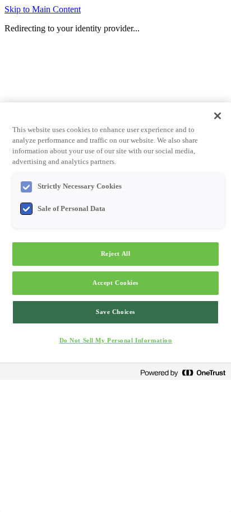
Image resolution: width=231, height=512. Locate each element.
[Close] (217, 116)
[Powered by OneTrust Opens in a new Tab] (182, 373)
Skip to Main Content (42, 9)
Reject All (116, 253)
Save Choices (115, 311)
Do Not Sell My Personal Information (115, 340)
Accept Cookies (115, 282)
